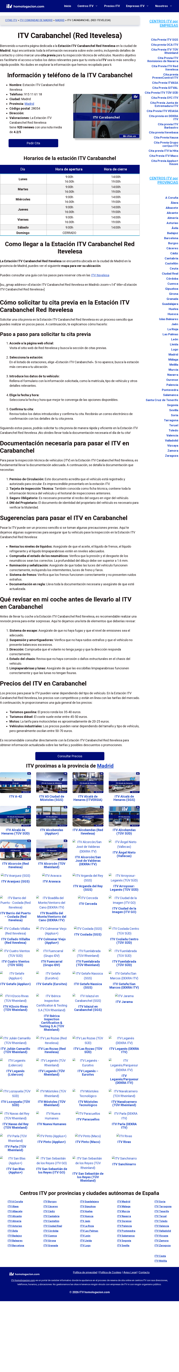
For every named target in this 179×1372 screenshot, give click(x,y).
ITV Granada (51, 1245)
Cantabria (171, 258)
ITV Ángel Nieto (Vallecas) (124, 854)
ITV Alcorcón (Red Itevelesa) (15, 865)
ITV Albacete (15, 1211)
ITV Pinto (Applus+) (52, 1142)
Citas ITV (11, 20)
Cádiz (174, 253)
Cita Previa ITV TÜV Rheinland (164, 51)
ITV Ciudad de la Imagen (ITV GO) (124, 910)
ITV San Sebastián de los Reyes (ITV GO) (51, 1170)
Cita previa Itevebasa (163, 132)
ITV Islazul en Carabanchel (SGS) (88, 1008)
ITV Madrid (123, 1201)
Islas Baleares (168, 319)
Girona (173, 294)
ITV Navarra (124, 1216)
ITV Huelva (86, 1211)
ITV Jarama (124, 1002)
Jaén (174, 324)
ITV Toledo (161, 1221)
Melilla (173, 364)
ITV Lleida (86, 1240)
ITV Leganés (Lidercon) (15, 1072)
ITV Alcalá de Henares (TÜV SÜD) (15, 831)
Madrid (60, 20)
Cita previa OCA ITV (164, 44)
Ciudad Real (170, 273)
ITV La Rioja (87, 1226)
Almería (172, 218)
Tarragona (171, 420)
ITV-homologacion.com (23, 1280)
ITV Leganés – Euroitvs (88, 1072)
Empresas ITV (135, 6)
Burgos (173, 243)
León (174, 339)
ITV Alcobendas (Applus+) (51, 831)
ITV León (85, 1235)
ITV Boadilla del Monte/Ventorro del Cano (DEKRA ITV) (51, 916)
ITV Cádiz (49, 1211)
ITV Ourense (124, 1221)
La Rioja (172, 329)
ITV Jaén (85, 1221)
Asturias (172, 223)
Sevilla (173, 410)
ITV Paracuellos (88, 1119)
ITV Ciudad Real (53, 1226)
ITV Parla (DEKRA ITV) (124, 1125)
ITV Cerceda (88, 904)
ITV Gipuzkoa (88, 1206)
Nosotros (161, 6)
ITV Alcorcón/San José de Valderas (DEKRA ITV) (88, 860)
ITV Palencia (124, 1226)
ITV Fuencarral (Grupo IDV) (51, 963)
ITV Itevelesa (100, 275)
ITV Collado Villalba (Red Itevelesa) (15, 940)
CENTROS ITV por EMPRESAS (163, 23)
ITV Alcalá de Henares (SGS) (124, 798)
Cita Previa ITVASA (165, 82)
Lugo (174, 349)
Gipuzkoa (171, 288)
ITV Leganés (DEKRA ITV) (124, 1050)
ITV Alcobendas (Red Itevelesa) (88, 831)
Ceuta (174, 268)
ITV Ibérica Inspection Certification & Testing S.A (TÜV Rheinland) (51, 1022)
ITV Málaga (123, 1206)
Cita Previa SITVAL (165, 87)
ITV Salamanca (126, 1235)
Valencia (172, 435)
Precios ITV (112, 6)
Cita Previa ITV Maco (163, 156)
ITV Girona (50, 1240)
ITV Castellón (51, 1221)
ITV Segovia (124, 1240)
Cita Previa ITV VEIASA (162, 111)
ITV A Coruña (15, 1201)
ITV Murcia (123, 1211)
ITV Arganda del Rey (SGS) (88, 887)
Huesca (173, 314)
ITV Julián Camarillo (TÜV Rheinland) (15, 1050)
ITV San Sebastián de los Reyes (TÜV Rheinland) (88, 1177)
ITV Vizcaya (161, 1235)
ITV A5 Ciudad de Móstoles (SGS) (51, 798)
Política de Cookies (110, 1272)
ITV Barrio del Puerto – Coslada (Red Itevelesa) (15, 916)
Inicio (67, 6)
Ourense (172, 380)
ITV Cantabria (51, 1216)
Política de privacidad (85, 1272)
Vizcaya (172, 445)
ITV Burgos (50, 1201)
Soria (174, 415)
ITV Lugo (85, 1245)
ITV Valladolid (163, 1230)
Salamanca (170, 395)
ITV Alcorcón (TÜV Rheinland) (51, 865)
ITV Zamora (162, 1240)
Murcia (173, 369)
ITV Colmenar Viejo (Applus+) (52, 940)
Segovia (172, 405)
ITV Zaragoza (163, 1245)
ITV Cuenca (50, 1235)
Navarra (172, 374)
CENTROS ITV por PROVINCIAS (163, 180)
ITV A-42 (15, 796)
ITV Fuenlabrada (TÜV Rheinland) (88, 963)
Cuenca (172, 283)
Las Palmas (170, 334)
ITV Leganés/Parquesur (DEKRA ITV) (124, 1079)
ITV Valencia (162, 1226)
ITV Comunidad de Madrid (36, 20)
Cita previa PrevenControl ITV (165, 76)
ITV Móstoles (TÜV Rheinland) (52, 1103)
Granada (172, 299)
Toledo (173, 430)
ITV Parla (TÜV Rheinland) (15, 1148)
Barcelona (171, 238)
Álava (174, 202)
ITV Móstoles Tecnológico (88, 1103)
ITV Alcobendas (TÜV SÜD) (124, 831)
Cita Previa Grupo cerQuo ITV (166, 144)
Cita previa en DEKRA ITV (163, 117)
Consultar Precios (70, 756)
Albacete (172, 208)
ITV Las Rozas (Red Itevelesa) (52, 1050)
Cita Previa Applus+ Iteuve (164, 162)
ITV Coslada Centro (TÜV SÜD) (124, 940)
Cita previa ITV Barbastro (168, 126)
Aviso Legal (130, 1272)
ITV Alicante (15, 1216)
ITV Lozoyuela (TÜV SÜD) (15, 1103)
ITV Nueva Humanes (51, 1124)
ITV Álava (13, 1206)
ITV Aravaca (51, 881)
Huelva (173, 309)
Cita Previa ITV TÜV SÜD (161, 92)
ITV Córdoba (51, 1230)
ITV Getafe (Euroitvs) (51, 984)
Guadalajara (170, 304)
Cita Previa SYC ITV (164, 97)
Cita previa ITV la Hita (163, 150)
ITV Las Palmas (89, 1230)
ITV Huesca (86, 1216)
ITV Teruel (161, 1216)
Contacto (144, 1272)
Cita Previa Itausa (166, 137)
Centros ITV (85, 6)
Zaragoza (171, 455)
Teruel (173, 425)
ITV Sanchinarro (124, 1164)
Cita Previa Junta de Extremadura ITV (164, 104)
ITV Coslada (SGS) (88, 934)
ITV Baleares (15, 1240)
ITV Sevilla (123, 1245)
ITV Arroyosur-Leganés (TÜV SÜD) (124, 887)
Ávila (175, 228)
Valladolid (171, 440)
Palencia (172, 385)
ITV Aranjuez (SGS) (15, 881)
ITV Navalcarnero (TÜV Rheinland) (124, 1103)
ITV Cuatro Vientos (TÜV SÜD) (15, 963)
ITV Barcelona (16, 1245)
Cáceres (172, 248)
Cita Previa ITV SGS (164, 39)
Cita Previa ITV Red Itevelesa (165, 68)
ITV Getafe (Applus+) (15, 984)
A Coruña (171, 197)
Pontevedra (170, 390)
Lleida (174, 344)
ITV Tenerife (162, 1211)
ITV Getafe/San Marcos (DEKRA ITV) (124, 985)
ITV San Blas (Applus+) (15, 1170)
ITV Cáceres (51, 1206)
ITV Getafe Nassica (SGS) (88, 985)
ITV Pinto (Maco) (88, 1142)
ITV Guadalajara (89, 1201)
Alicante (172, 213)
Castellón (171, 263)
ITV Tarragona (163, 1206)
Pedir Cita (33, 143)
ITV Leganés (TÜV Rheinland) (52, 1072)
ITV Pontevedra (126, 1230)
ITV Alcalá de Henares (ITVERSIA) (87, 798)
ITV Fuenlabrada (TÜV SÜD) (124, 963)
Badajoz (172, 233)
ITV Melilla (161, 1260)
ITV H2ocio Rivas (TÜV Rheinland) (15, 1008)
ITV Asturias (15, 1226)
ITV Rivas (124, 1142)
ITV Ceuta (160, 1256)
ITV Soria (160, 1201)
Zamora (172, 450)
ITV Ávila (13, 1230)
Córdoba (172, 278)
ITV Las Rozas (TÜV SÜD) (88, 1050)
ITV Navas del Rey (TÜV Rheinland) (15, 1125)
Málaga (173, 359)
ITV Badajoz (15, 1235)
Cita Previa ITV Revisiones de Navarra (162, 59)
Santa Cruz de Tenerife (162, 400)
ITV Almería (14, 1221)
